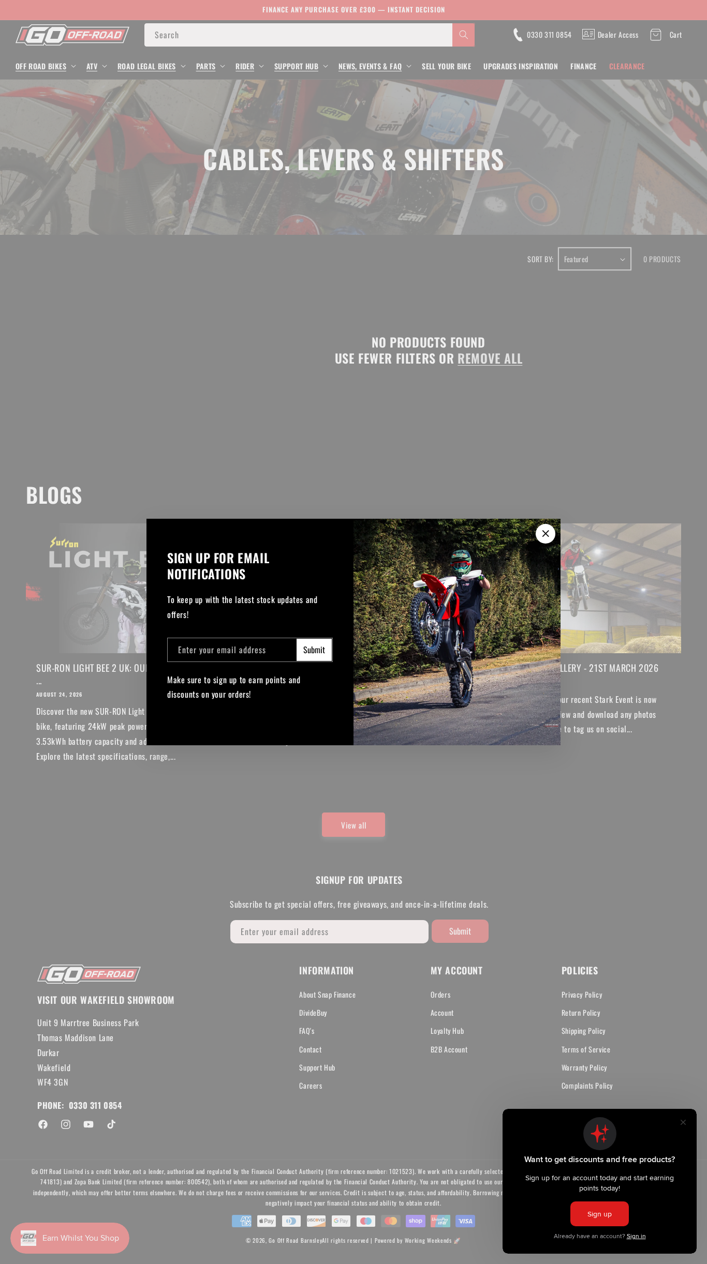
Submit (314, 649)
